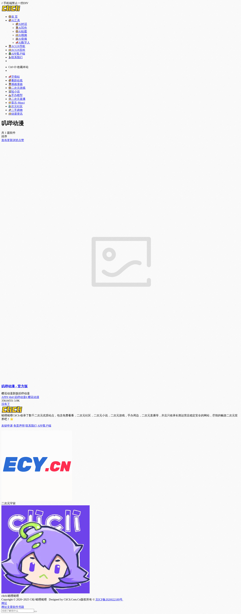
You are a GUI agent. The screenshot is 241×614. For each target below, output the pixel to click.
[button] (4, 603)
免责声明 (19, 425)
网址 (4, 606)
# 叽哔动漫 (19, 397)
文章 (10, 606)
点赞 (21, 140)
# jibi (9, 397)
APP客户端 (44, 425)
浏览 (15, 140)
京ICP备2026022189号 (109, 599)
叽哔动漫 (14, 386)
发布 (4, 140)
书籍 (21, 606)
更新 (10, 140)
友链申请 (7, 425)
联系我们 (31, 425)
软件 (15, 606)
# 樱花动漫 (32, 397)
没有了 (5, 403)
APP (4, 397)
